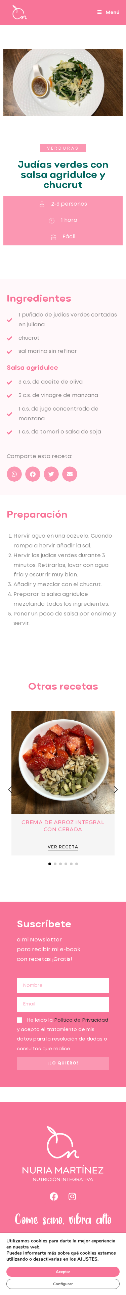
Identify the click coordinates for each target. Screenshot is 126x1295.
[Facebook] (53, 1196)
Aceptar (63, 1271)
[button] (63, 148)
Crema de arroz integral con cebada (63, 826)
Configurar (63, 1284)
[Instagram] (72, 1196)
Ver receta (63, 847)
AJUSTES (87, 1259)
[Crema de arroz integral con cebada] (63, 762)
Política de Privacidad (81, 1020)
